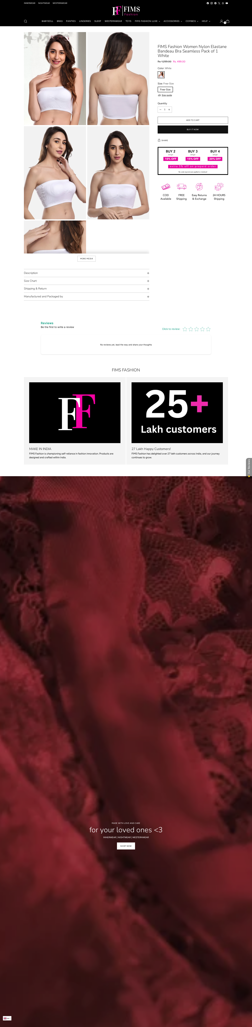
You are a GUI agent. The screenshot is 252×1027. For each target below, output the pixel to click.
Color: (164, 68)
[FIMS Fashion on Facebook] (207, 3)
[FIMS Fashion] (126, 10)
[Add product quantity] (169, 110)
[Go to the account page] (220, 21)
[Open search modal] (25, 21)
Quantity (162, 103)
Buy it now (193, 129)
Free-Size (165, 89)
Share (164, 140)
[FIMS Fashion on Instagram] (211, 3)
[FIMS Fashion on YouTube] (226, 3)
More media (86, 258)
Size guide (167, 95)
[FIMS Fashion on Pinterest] (215, 3)
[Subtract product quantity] (160, 110)
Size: (166, 83)
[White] (161, 74)
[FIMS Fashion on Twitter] (219, 3)
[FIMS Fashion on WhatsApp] (223, 3)
